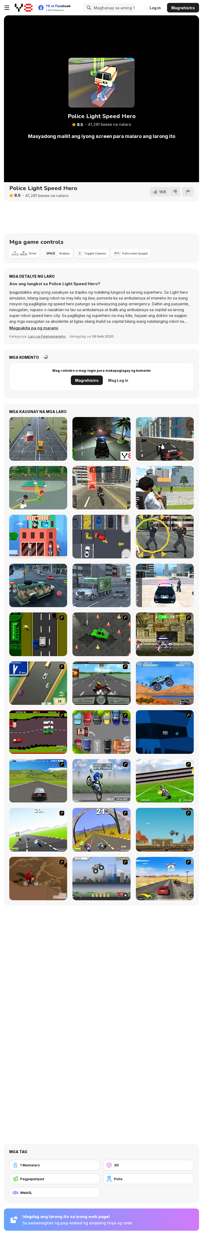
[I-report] (188, 191)
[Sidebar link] (7, 7)
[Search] (88, 7)
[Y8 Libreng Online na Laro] (24, 8)
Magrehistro (183, 8)
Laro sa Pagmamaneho (47, 336)
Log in (155, 8)
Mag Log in (118, 380)
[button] (33, 328)
